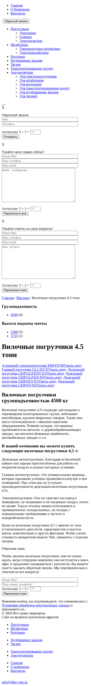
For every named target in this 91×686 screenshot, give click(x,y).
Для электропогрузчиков (38, 76)
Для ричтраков (30, 84)
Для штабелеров (31, 80)
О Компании (20, 9)
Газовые (25, 37)
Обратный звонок (16, 21)
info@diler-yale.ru (14, 682)
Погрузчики (20, 29)
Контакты (18, 13)
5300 (14, 332)
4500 (14, 315)
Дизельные (27, 33)
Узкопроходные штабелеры (39, 49)
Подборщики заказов (26, 60)
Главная (17, 5)
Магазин (22, 298)
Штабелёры (19, 628)
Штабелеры (19, 45)
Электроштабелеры (34, 52)
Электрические (30, 41)
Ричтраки (18, 56)
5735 (14, 336)
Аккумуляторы (22, 72)
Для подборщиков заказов (39, 92)
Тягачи (16, 64)
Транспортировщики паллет (32, 68)
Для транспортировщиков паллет (44, 88)
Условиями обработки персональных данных (36, 605)
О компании (20, 667)
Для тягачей (28, 96)
